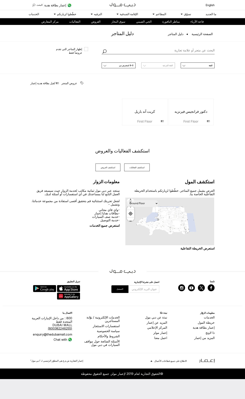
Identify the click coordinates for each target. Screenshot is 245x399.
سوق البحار (118, 21)
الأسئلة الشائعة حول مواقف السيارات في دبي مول (102, 343)
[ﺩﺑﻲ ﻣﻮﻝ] (122, 4)
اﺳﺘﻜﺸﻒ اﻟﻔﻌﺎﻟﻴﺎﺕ (137, 167)
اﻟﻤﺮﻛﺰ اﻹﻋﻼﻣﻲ (157, 327)
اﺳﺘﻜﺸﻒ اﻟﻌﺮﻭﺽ (108, 167)
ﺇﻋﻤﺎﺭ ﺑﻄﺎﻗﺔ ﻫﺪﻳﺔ (204, 327)
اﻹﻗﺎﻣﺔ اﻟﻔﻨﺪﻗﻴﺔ (129, 14)
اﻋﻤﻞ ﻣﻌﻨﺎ (160, 338)
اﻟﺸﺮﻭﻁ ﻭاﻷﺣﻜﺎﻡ (109, 336)
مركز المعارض (50, 21)
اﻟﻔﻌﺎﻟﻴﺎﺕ (74, 21)
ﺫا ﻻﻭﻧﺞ (210, 333)
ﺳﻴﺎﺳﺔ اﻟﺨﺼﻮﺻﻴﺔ (108, 331)
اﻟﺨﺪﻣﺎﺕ (34, 14)
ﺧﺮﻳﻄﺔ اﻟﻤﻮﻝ (206, 322)
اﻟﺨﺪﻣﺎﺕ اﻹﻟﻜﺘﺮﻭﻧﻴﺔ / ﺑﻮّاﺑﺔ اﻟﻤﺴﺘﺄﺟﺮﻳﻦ (103, 319)
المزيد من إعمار (204, 338)
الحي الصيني (144, 21)
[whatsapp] (69, 5)
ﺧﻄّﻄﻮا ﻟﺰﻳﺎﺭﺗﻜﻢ (66, 14)
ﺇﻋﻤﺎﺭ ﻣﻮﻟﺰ (160, 333)
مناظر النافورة (171, 21)
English (210, 5)
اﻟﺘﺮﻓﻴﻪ (98, 14)
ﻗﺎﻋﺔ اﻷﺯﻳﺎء (197, 21)
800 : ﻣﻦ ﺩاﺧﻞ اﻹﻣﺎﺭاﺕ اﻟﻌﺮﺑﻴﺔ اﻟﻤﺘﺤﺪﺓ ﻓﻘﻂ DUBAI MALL (52, 323)
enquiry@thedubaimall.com (52, 334)
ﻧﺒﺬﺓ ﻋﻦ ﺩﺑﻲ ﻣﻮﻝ (156, 317)
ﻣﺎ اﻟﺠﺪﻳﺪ (211, 14)
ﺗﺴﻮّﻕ (187, 14)
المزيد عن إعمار (157, 322)
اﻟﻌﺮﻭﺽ (95, 21)
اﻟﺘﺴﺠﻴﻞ (120, 289)
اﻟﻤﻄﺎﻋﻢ (161, 14)
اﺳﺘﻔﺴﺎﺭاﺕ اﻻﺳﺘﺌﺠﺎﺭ (106, 326)
